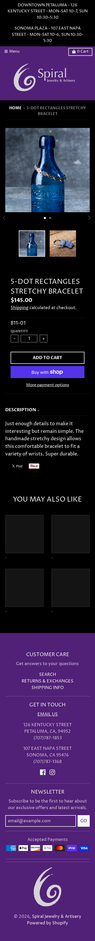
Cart (83, 51)
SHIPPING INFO (47, 688)
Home (15, 108)
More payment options (47, 385)
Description (20, 410)
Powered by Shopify (47, 923)
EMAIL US (47, 714)
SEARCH (47, 674)
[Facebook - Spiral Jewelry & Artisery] (43, 772)
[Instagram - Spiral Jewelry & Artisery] (52, 772)
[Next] (89, 218)
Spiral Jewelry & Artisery (56, 916)
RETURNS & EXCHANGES (47, 681)
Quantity (19, 331)
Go (83, 821)
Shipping (19, 308)
